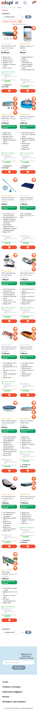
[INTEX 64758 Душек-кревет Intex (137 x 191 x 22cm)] (28, 185)
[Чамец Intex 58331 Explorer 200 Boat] (28, 334)
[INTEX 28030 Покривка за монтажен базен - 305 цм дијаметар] (9, 408)
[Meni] (17, 3)
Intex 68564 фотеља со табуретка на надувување (8, 497)
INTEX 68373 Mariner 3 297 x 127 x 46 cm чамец (27, 274)
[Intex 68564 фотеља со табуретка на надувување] (9, 484)
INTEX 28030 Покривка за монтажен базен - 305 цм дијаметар (9, 422)
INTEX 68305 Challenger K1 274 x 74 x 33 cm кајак (9, 573)
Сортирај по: (6, 13)
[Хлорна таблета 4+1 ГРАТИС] (27, 34)
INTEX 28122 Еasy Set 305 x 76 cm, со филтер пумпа (27, 118)
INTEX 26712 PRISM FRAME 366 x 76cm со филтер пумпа (8, 118)
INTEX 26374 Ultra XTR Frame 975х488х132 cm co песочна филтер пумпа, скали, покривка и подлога (27, 497)
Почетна (4, 7)
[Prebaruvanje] (25, 3)
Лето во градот (12, 7)
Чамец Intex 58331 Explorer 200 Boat (26, 348)
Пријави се (18, 668)
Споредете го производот (6, 85)
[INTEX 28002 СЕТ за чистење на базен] (9, 185)
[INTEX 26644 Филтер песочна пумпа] (9, 261)
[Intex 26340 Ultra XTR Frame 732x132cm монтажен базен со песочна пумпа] (9, 34)
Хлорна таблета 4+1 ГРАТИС (27, 47)
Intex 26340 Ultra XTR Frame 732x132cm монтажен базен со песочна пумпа (8, 47)
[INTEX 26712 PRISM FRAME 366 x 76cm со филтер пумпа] (9, 104)
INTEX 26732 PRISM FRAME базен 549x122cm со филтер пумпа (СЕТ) (27, 422)
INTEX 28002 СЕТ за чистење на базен (8, 199)
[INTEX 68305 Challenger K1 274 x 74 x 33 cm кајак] (9, 560)
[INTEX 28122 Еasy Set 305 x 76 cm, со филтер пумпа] (28, 104)
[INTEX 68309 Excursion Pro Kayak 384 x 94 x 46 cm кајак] (9, 334)
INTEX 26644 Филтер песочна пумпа (8, 274)
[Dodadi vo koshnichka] (9, 91)
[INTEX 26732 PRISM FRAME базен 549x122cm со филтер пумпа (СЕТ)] (28, 408)
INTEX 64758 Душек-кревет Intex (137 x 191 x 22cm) (27, 199)
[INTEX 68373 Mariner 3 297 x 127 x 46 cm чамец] (28, 261)
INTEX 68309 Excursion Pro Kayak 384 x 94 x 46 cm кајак (9, 348)
